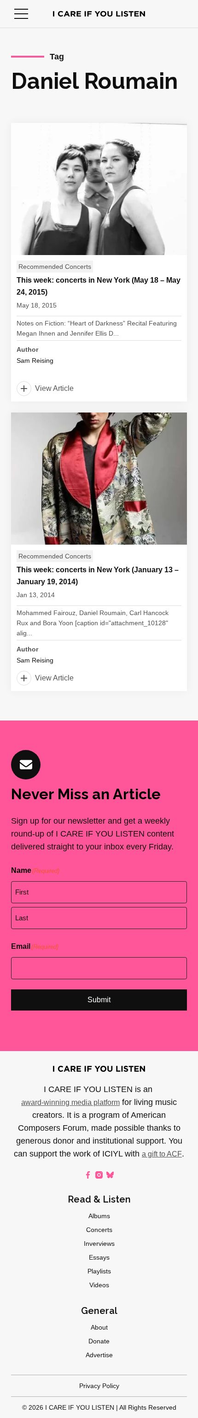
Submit (99, 1000)
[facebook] (88, 1175)
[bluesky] (110, 1175)
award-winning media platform (70, 1102)
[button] (21, 14)
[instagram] (99, 1175)
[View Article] (99, 262)
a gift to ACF (162, 1154)
